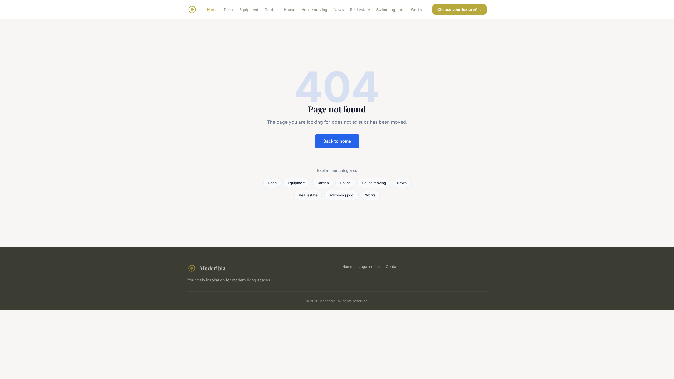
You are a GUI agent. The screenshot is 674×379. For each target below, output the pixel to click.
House (289, 9)
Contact (393, 266)
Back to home (337, 141)
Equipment (248, 9)
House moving (314, 9)
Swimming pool (390, 9)
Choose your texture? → (459, 9)
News (339, 9)
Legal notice (369, 266)
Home (212, 9)
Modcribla (213, 268)
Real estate (360, 9)
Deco (228, 9)
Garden (271, 9)
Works (416, 9)
